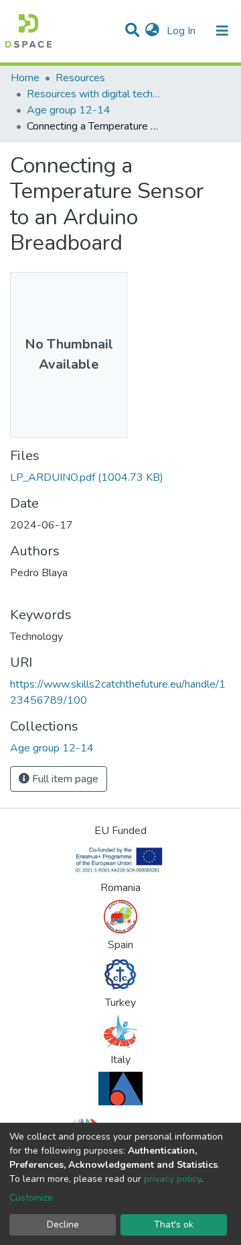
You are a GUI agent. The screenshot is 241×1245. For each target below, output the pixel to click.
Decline (63, 1224)
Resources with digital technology (94, 94)
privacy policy (172, 1178)
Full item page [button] (63, 779)
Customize (31, 1197)
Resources (80, 78)
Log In (182, 31)
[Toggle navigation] (222, 30)
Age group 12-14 (68, 110)
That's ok (173, 1224)
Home (25, 78)
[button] (152, 31)
